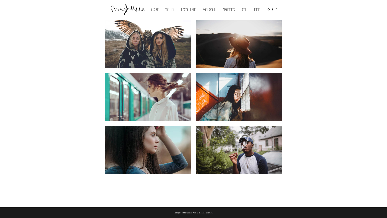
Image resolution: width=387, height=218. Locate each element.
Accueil (155, 10)
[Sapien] (148, 97)
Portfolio (170, 10)
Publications (229, 10)
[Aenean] (148, 150)
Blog (244, 10)
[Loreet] (239, 44)
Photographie (209, 10)
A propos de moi (189, 10)
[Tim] (239, 150)
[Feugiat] (148, 44)
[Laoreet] (239, 97)
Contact (256, 10)
